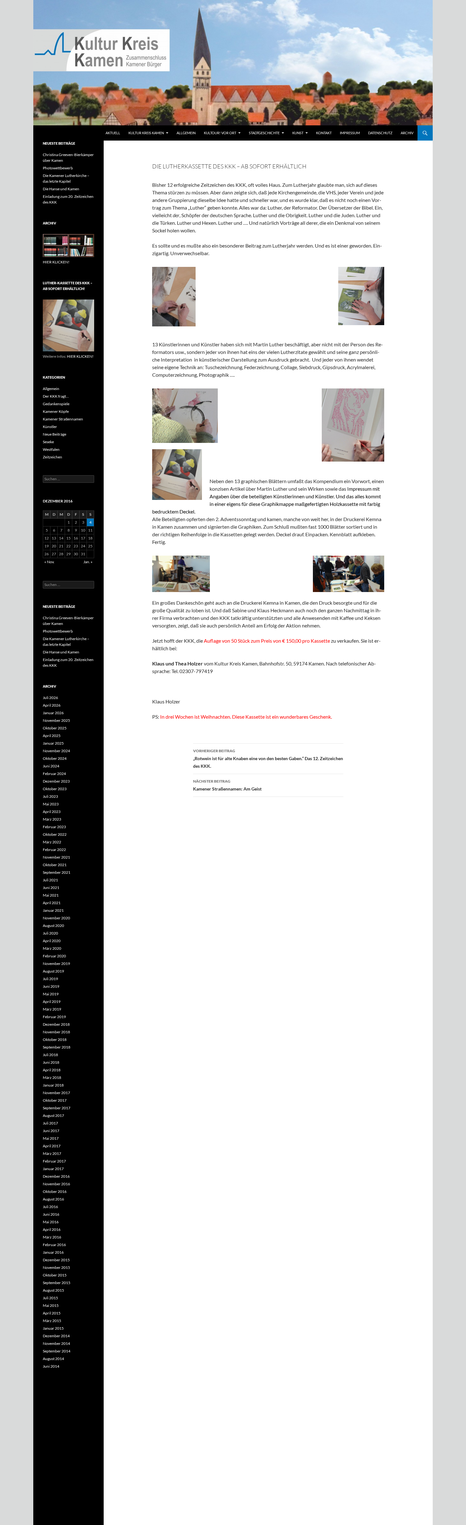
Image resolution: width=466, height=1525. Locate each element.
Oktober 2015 (55, 1275)
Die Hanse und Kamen (61, 188)
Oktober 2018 (55, 1039)
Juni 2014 (51, 1366)
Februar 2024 (54, 773)
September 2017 (56, 1108)
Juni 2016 (51, 1214)
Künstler (50, 426)
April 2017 (52, 1146)
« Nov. (49, 561)
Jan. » (88, 561)
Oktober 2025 (55, 728)
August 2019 (53, 971)
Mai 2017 (51, 1138)
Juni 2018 (51, 1062)
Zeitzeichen (52, 457)
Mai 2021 (51, 895)
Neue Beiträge (54, 434)
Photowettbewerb (58, 168)
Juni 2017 (51, 1130)
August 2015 (53, 1290)
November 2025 (56, 720)
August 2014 (53, 1358)
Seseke (48, 441)
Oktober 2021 (55, 864)
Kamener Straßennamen (63, 419)
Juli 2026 (50, 697)
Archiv (407, 133)
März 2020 (52, 948)
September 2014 (56, 1351)
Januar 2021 (53, 910)
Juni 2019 (51, 986)
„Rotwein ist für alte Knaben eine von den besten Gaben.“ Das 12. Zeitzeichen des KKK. (268, 758)
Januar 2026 (53, 712)
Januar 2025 (53, 743)
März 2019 (52, 1009)
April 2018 (52, 1070)
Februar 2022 (54, 849)
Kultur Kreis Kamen (146, 133)
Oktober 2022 (55, 834)
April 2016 (52, 1229)
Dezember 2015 (56, 1259)
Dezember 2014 (56, 1335)
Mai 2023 (51, 804)
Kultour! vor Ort (220, 133)
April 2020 (52, 940)
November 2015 (56, 1267)
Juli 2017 (50, 1123)
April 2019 (52, 1001)
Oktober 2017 (55, 1100)
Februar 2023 (54, 826)
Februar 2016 (54, 1244)
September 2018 (56, 1047)
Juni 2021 (51, 887)
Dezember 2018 (56, 1024)
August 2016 (53, 1199)
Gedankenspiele (56, 403)
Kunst (297, 133)
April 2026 (52, 705)
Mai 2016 (51, 1221)
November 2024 (56, 750)
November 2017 (56, 1092)
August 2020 (53, 925)
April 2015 (52, 1313)
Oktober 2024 (55, 758)
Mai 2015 (51, 1305)
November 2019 (56, 963)
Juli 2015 (50, 1297)
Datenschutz (380, 133)
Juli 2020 (50, 933)
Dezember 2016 (56, 1176)
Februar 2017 (54, 1161)
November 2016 (56, 1184)
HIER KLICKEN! (56, 262)
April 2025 (52, 735)
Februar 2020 (54, 956)
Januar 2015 (53, 1328)
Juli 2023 (50, 796)
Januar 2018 (53, 1085)
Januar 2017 (53, 1168)
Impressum (350, 133)
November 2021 (56, 857)
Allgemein (186, 133)
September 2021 (56, 872)
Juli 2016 (50, 1206)
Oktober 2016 (55, 1191)
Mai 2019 (51, 994)
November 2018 (56, 1032)
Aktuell (113, 133)
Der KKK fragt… (56, 396)
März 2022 (52, 842)
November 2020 (56, 918)
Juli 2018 (50, 1054)
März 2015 (52, 1320)
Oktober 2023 (55, 788)
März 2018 (52, 1077)
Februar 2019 (54, 1016)
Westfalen (51, 449)
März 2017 (52, 1153)
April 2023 (52, 811)
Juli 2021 (50, 880)
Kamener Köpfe (56, 411)
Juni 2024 (51, 766)
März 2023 (52, 819)
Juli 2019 (50, 978)
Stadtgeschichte (264, 133)
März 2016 (52, 1237)
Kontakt (324, 133)
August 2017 (53, 1115)
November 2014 (56, 1343)
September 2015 (56, 1282)
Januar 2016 (53, 1252)
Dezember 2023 (56, 781)
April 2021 (52, 902)
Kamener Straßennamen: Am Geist (227, 785)
